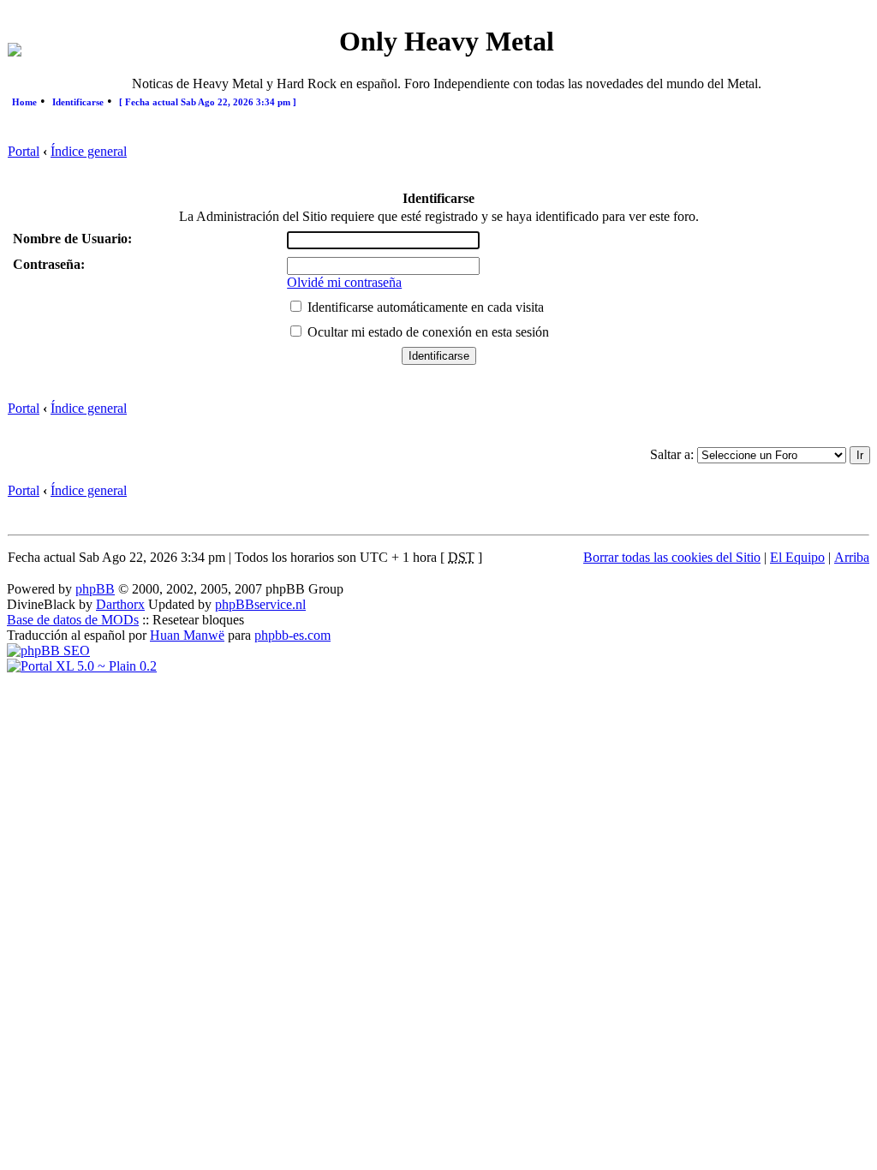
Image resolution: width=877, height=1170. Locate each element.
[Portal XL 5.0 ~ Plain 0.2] (82, 666)
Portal (23, 151)
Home (24, 102)
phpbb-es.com (292, 635)
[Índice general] (14, 52)
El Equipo (797, 557)
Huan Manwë (187, 635)
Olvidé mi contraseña (344, 282)
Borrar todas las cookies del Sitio (672, 557)
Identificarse (78, 102)
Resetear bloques (198, 619)
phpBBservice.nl (260, 604)
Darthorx (120, 604)
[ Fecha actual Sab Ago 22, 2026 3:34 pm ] (207, 102)
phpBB (95, 589)
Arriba (851, 557)
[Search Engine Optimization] (48, 650)
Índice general (89, 151)
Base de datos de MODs (73, 619)
